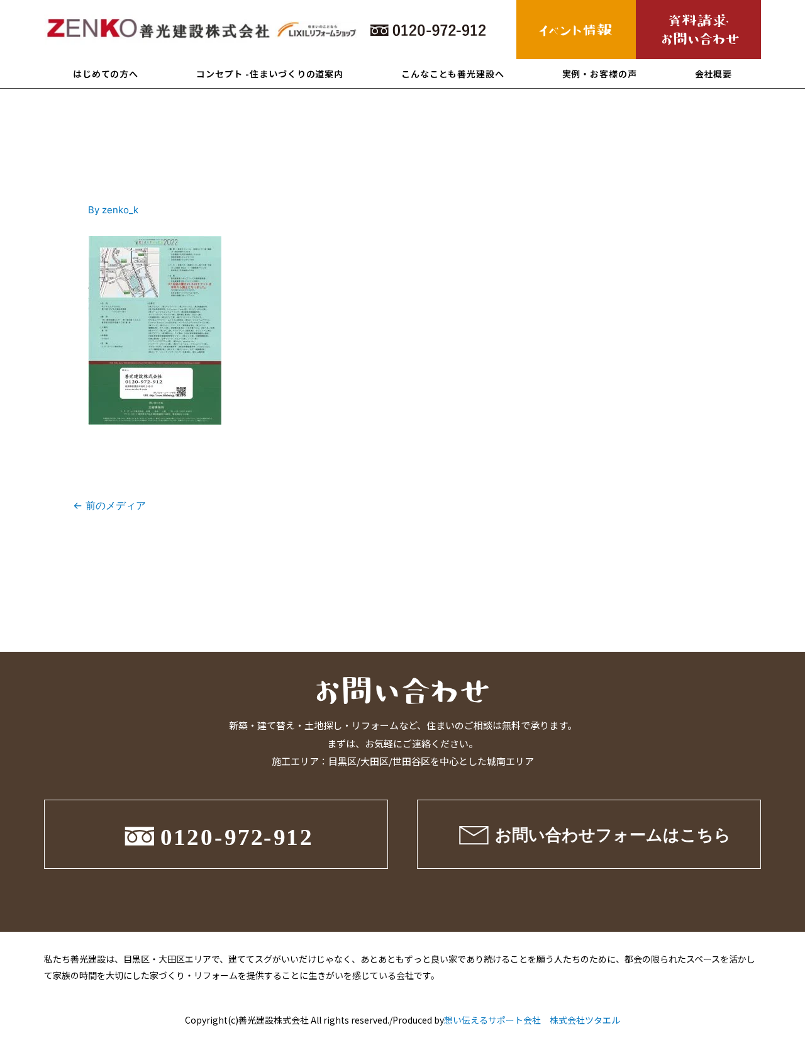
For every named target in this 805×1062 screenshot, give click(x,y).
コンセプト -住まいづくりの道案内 (269, 73)
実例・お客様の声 (599, 73)
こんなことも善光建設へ (452, 73)
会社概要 (714, 73)
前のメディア (109, 505)
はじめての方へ (105, 73)
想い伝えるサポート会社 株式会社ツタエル (532, 1020)
